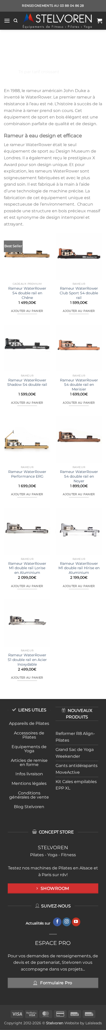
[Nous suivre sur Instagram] (67, 922)
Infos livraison (29, 773)
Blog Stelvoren (29, 806)
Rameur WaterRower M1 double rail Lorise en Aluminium (27, 568)
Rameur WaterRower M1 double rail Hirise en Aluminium (79, 568)
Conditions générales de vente (29, 795)
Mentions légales (29, 783)
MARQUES (36, 61)
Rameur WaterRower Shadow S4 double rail (27, 382)
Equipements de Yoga (29, 748)
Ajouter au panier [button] (27, 311)
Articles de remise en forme (29, 762)
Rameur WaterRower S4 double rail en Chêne (27, 292)
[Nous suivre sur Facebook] (57, 922)
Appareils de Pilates (29, 723)
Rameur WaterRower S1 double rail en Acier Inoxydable (27, 659)
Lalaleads (93, 1023)
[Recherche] (15, 21)
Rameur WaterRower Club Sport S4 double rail (79, 292)
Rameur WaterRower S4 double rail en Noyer (79, 476)
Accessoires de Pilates (29, 735)
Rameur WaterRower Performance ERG (27, 474)
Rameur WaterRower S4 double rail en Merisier (79, 384)
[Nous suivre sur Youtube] (76, 922)
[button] (7, 20)
